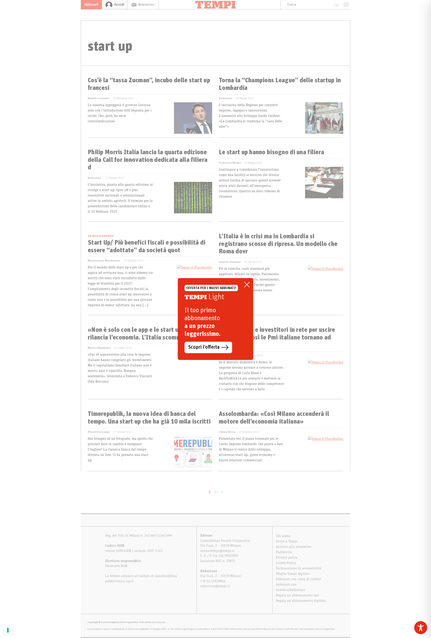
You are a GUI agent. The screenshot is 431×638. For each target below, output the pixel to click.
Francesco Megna (230, 162)
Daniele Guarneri (230, 262)
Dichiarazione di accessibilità (298, 568)
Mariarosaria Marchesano (104, 260)
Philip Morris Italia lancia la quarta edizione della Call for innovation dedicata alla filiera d (147, 160)
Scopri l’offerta (204, 347)
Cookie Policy (286, 563)
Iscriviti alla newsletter (294, 547)
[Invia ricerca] (336, 4)
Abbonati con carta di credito (298, 579)
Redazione (225, 98)
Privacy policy (287, 557)
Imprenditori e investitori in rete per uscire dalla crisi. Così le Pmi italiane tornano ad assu (277, 337)
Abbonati (91, 4)
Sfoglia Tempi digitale (293, 574)
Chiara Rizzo (227, 432)
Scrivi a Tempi (287, 541)
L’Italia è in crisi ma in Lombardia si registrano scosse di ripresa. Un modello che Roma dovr (278, 244)
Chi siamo (283, 536)
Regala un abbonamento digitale (301, 600)
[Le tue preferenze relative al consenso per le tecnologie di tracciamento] (8, 630)
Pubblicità (284, 552)
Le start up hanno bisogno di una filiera (271, 152)
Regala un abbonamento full (297, 595)
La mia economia (100, 235)
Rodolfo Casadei (98, 98)
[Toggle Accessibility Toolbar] (421, 628)
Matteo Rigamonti (99, 347)
